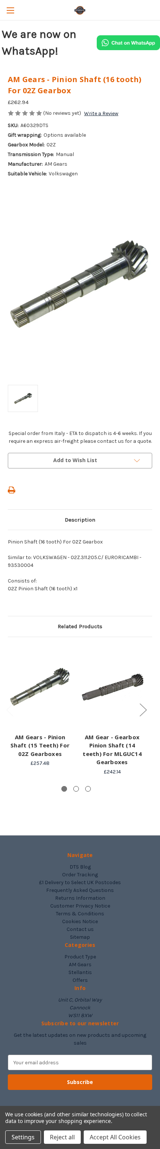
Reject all (62, 1137)
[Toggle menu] (10, 10)
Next (142, 709)
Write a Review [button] (101, 113)
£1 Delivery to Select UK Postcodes (80, 882)
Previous (9, 709)
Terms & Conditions (80, 914)
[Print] (11, 490)
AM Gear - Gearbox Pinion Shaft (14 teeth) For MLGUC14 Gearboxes (112, 749)
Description (80, 519)
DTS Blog (80, 867)
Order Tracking (80, 875)
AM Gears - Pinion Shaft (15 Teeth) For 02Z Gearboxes (40, 745)
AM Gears (80, 964)
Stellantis (80, 972)
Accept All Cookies (115, 1137)
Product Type (80, 957)
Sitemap (80, 937)
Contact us (80, 929)
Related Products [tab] (80, 626)
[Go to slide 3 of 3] (88, 789)
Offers (80, 980)
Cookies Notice (80, 921)
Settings (23, 1137)
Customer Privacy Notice (80, 906)
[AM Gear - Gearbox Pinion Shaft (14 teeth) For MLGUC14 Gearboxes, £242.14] (112, 687)
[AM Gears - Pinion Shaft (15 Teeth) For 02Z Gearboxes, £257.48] (40, 687)
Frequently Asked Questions (80, 890)
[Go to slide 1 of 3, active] (64, 789)
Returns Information (80, 898)
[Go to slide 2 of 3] (76, 789)
